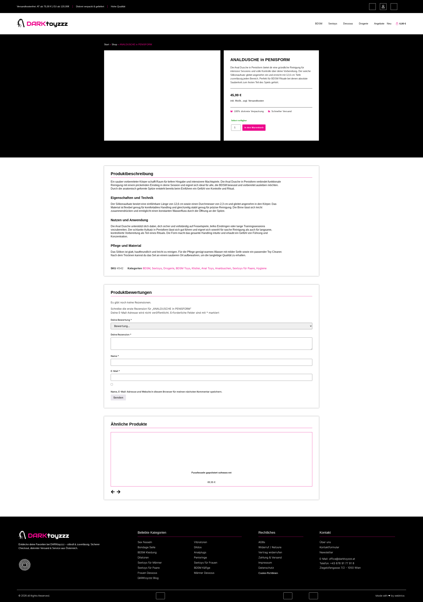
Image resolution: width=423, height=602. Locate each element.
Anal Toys (207, 268)
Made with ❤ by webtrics (390, 595)
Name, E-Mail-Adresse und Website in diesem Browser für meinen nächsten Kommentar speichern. (166, 392)
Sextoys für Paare (243, 268)
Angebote (379, 23)
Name (115, 356)
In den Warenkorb (254, 127)
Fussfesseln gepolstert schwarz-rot (211, 472)
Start (106, 44)
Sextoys (332, 23)
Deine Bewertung (121, 320)
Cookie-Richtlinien (268, 573)
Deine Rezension (121, 334)
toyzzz (57, 23)
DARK (36, 23)
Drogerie (363, 23)
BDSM (318, 23)
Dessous (348, 23)
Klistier (196, 268)
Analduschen (223, 268)
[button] (113, 492)
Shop (114, 44)
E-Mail (115, 371)
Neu (389, 23)
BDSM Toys (183, 268)
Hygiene (261, 268)
